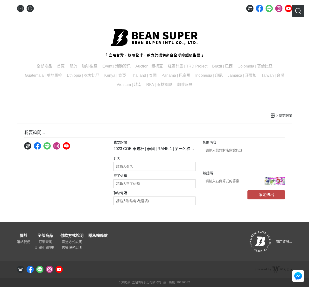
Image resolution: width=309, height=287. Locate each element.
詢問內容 (209, 142)
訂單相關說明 (45, 247)
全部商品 (45, 236)
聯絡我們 (23, 241)
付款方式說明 (72, 236)
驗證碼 (208, 173)
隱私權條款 (98, 236)
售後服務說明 (72, 247)
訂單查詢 (45, 241)
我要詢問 (120, 142)
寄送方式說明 (72, 241)
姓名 (116, 158)
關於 (24, 236)
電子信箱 (120, 176)
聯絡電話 (120, 193)
